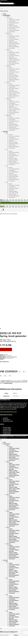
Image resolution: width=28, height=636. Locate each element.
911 (7, 149)
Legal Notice (6, 433)
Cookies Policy (7, 429)
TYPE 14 (8, 33)
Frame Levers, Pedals (14, 27)
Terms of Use (7, 432)
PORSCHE (5, 131)
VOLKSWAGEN (6, 15)
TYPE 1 (8, 16)
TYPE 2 (8, 49)
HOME (4, 13)
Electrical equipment (14, 146)
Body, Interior (12, 28)
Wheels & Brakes (13, 25)
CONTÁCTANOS (3, 0)
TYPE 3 (8, 82)
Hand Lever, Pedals (13, 76)
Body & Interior (12, 45)
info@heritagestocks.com (8, 411)
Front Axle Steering (13, 155)
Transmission (12, 21)
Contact (5, 418)
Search (16, 635)
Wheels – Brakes (13, 142)
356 (7, 133)
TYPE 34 (8, 98)
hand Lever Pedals (13, 159)
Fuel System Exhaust (14, 152)
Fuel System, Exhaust (14, 19)
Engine (10, 18)
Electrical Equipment (14, 30)
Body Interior (12, 145)
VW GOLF (8, 115)
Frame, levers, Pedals (14, 43)
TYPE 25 (8, 66)
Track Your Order (8, 421)
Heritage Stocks (8, 383)
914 (7, 182)
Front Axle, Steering (14, 22)
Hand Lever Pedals (13, 143)
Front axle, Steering (14, 39)
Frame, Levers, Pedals (14, 60)
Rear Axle (11, 24)
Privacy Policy (7, 427)
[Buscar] (0, 2)
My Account (6, 419)
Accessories (12, 31)
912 (7, 165)
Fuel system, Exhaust (14, 136)
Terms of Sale (7, 430)
